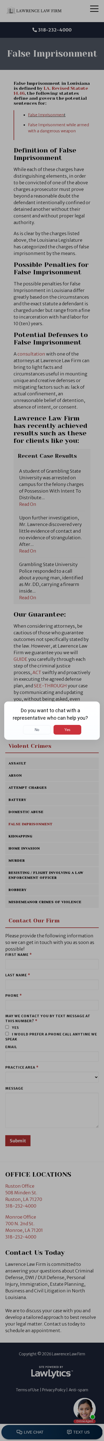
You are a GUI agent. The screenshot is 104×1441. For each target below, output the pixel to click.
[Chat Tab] (52, 720)
